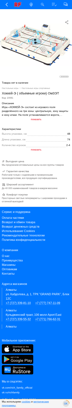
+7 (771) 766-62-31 (47, 319)
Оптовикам (9, 269)
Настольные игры (10, 88)
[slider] (65, 403)
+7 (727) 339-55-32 (18, 319)
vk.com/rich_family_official (17, 387)
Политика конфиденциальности (23, 239)
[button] (6, 4)
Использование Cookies (18, 231)
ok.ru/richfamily (11, 392)
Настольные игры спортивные (36, 88)
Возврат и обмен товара (18, 222)
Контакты (8, 273)
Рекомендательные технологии (23, 235)
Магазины (9, 264)
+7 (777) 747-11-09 (47, 303)
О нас (6, 256)
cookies (26, 401)
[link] (18, 4)
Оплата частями (13, 217)
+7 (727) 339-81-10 (18, 303)
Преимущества (12, 260)
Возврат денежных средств (21, 226)
